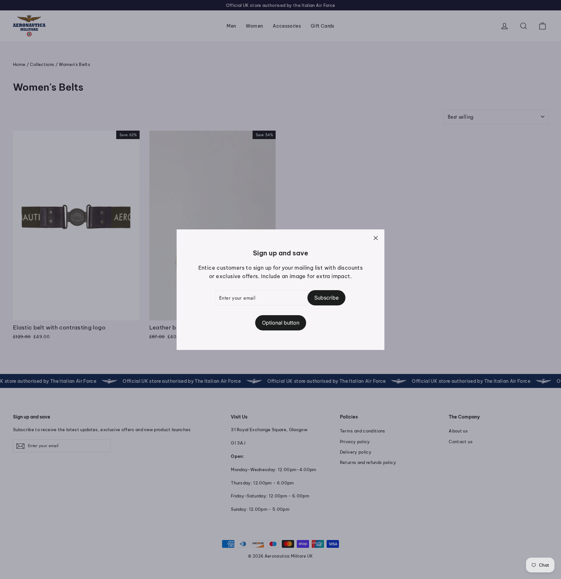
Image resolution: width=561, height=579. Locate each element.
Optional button (280, 322)
